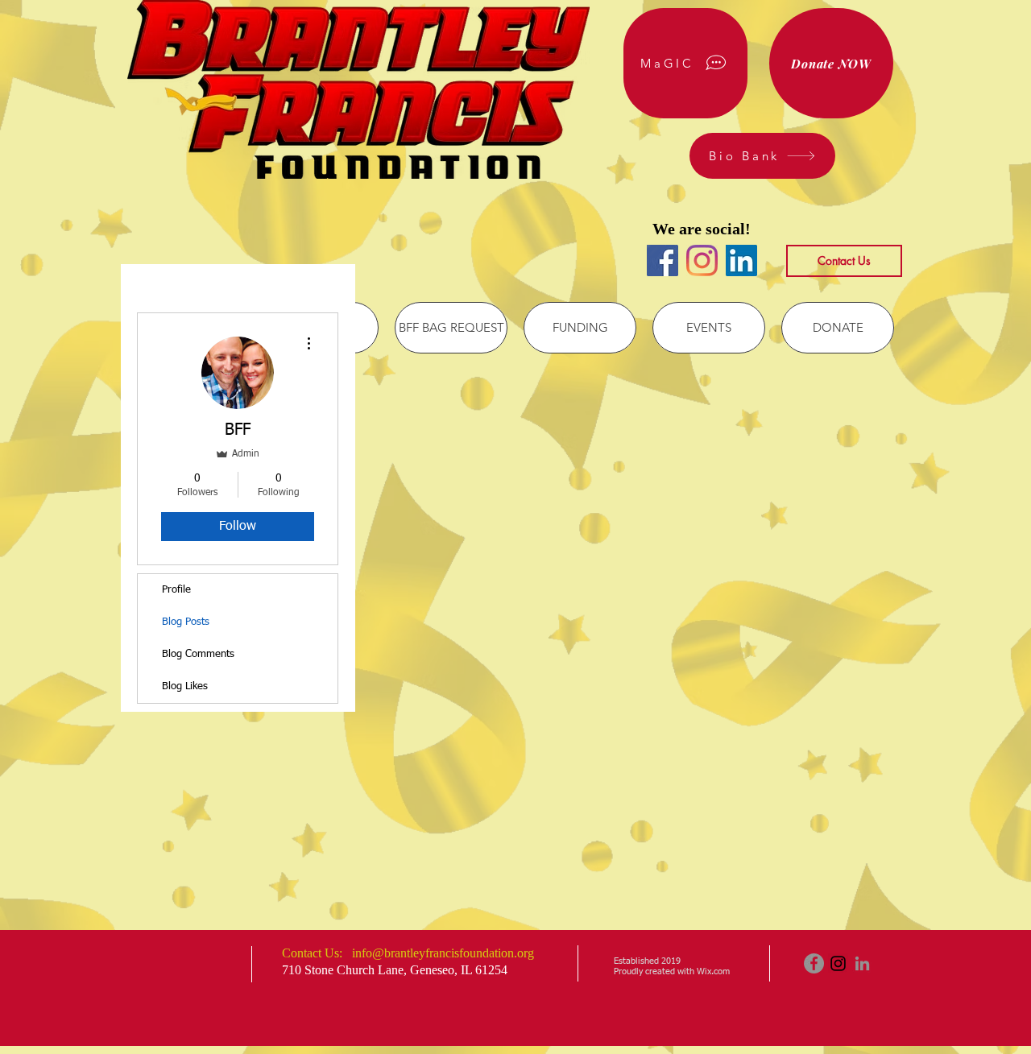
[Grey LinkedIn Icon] (862, 963)
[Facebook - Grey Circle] (814, 963)
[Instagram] (702, 260)
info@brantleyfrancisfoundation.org (443, 953)
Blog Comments (198, 654)
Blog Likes (185, 686)
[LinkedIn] (741, 260)
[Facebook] (662, 260)
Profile (176, 590)
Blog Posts (185, 622)
